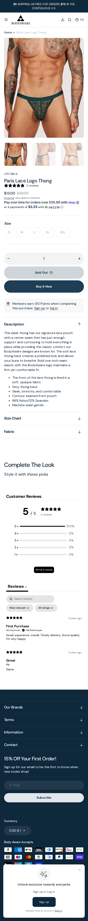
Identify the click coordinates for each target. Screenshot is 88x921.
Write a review (44, 569)
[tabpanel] (44, 635)
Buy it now (44, 286)
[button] (6, 20)
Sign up (39, 308)
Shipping (9, 198)
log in (54, 308)
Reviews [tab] (17, 586)
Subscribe (44, 798)
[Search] (70, 20)
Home (8, 32)
